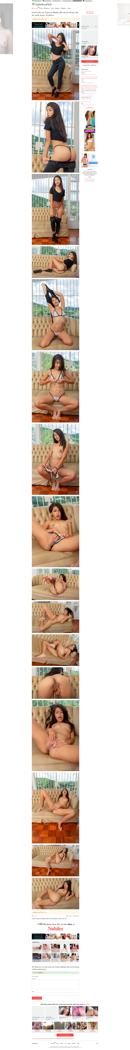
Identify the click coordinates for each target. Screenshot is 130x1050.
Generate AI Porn (86, 65)
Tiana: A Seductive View (86, 101)
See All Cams (89, 61)
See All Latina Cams (65, 1035)
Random (64, 8)
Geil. (82, 103)
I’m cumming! (89, 180)
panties (47, 918)
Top (53, 8)
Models (57, 8)
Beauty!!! (83, 72)
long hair (38, 918)
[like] (32, 915)
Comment (34, 978)
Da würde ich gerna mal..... (86, 97)
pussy (51, 918)
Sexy (82, 81)
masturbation (42, 918)
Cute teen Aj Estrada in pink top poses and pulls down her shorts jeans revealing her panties (89, 78)
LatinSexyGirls (44, 4)
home (34, 918)
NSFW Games (93, 65)
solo (63, 918)
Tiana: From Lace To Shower (87, 96)
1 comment (70, 916)
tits (65, 918)
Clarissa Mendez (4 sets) (42, 19)
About (69, 8)
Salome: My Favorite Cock (86, 71)
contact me (79, 1047)
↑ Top (97, 1043)
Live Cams (35, 8)
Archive (47, 8)
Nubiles (55, 928)
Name (33, 991)
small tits (60, 918)
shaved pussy (55, 918)
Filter (41, 8)
